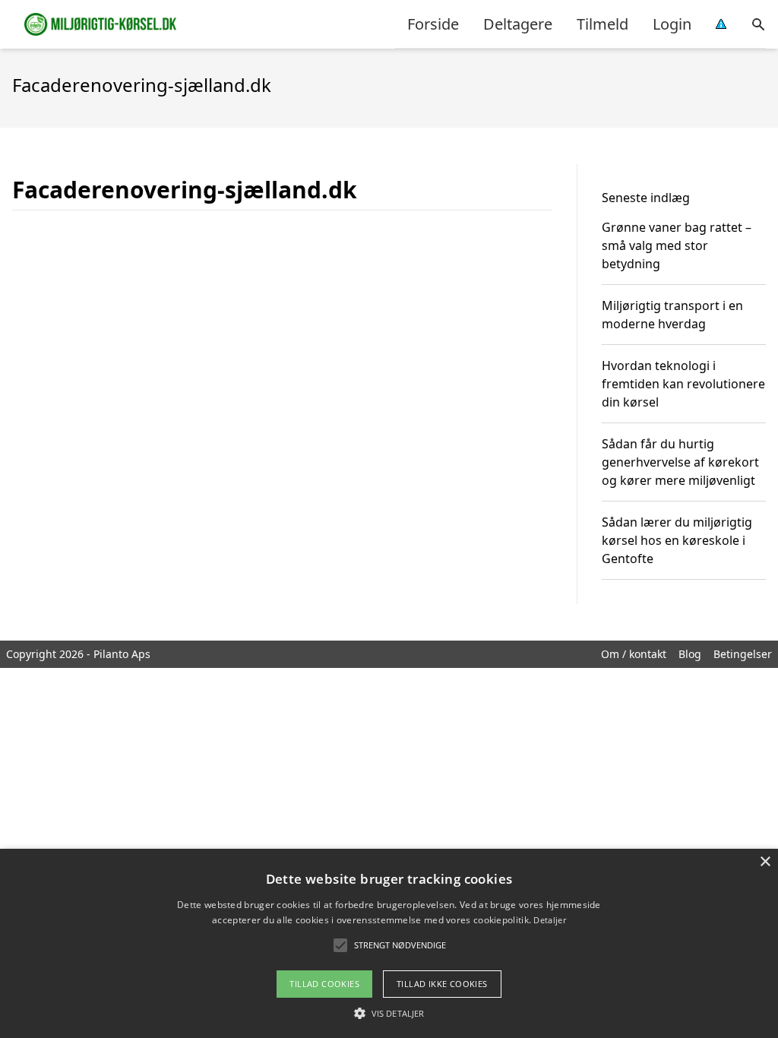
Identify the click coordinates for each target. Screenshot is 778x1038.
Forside (433, 24)
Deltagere (517, 24)
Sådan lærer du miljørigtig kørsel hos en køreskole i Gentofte (677, 540)
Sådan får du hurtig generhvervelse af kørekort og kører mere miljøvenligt (680, 462)
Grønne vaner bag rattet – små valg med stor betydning (676, 245)
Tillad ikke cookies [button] (442, 983)
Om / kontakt (633, 654)
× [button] (764, 862)
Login (672, 24)
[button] (389, 1013)
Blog (689, 654)
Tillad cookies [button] (324, 983)
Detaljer (549, 920)
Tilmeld (602, 24)
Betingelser (742, 654)
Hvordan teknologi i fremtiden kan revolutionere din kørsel (683, 383)
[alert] (389, 943)
